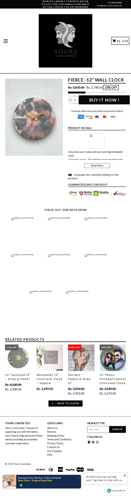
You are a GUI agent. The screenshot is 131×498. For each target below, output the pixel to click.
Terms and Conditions (59, 439)
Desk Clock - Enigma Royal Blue (35, 480)
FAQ (49, 454)
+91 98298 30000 (114, 3)
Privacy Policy (55, 443)
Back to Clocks (68, 403)
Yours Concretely (22, 464)
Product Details (79, 127)
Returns (51, 431)
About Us (52, 427)
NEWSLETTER (96, 423)
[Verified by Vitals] (21, 485)
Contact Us (53, 447)
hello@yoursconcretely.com (109, 5)
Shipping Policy (55, 435)
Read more (97, 165)
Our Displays (54, 450)
